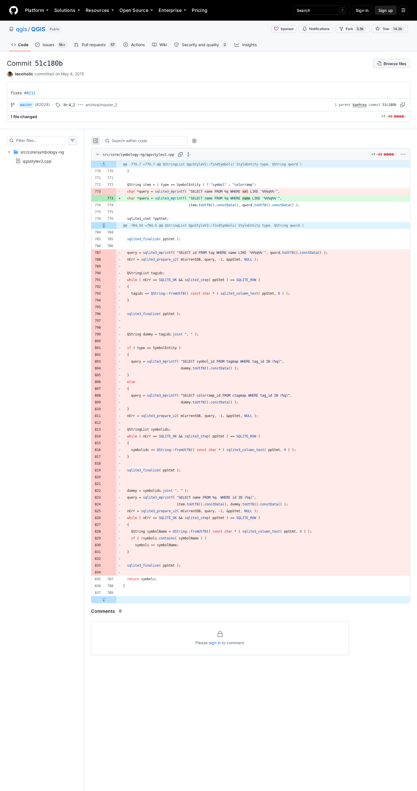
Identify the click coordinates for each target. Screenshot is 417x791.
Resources (97, 10)
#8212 (29, 93)
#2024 (42, 104)
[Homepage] (13, 10)
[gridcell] (250, 164)
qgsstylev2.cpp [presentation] (37, 160)
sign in (215, 642)
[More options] (403, 154)
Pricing (199, 10)
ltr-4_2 (69, 104)
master (26, 105)
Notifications (319, 29)
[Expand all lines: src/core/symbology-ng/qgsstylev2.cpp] (188, 154)
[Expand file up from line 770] (103, 164)
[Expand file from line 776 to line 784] (103, 225)
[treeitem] (42, 156)
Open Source (133, 10)
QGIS (38, 29)
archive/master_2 (101, 104)
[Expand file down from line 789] (103, 599)
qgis (21, 29)
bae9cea (360, 105)
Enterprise (170, 10)
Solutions (64, 10)
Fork (355, 29)
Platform (34, 10)
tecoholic (24, 73)
